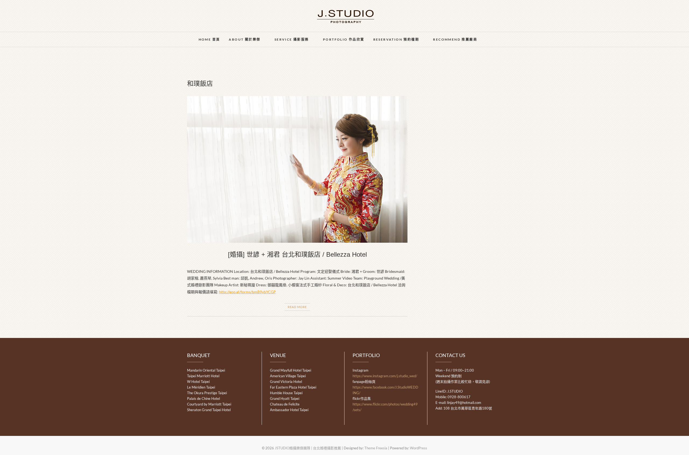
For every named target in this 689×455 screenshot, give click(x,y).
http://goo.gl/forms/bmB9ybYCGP (247, 292)
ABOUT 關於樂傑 (244, 39)
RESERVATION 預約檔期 (396, 39)
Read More (297, 307)
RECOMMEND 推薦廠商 (455, 39)
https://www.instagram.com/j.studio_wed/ (385, 376)
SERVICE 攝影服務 (292, 39)
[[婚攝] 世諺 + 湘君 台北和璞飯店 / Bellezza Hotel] (297, 169)
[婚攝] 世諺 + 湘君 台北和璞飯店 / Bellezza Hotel (297, 254)
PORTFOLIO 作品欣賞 (343, 39)
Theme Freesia (375, 448)
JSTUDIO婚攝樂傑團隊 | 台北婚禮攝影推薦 (308, 448)
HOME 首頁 (209, 39)
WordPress (418, 448)
